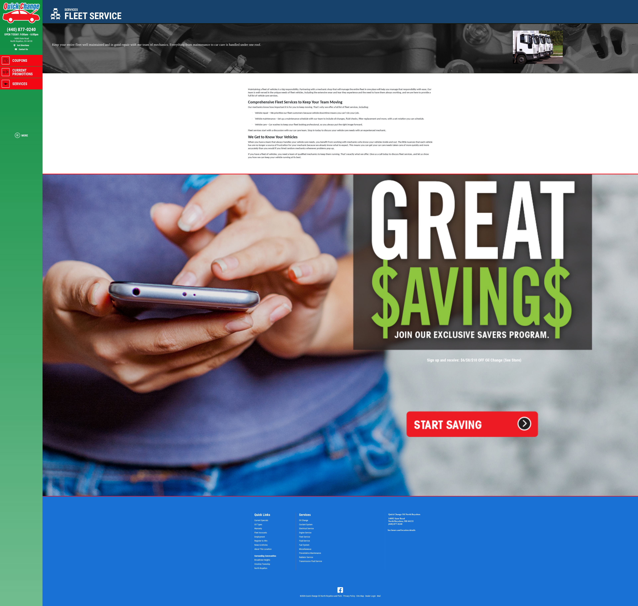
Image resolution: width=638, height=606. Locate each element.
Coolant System (306, 524)
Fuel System (304, 545)
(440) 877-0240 (395, 524)
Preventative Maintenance (310, 553)
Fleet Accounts (260, 532)
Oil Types (258, 524)
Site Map (360, 596)
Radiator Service (306, 557)
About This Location (262, 549)
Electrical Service (306, 528)
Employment (259, 537)
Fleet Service (304, 537)
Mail (379, 596)
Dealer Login (370, 596)
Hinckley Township (262, 564)
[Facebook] (340, 590)
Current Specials (261, 520)
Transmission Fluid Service (310, 561)
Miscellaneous (305, 549)
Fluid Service (304, 541)
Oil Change (303, 520)
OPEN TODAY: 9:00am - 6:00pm (21, 34)
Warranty (258, 528)
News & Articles (261, 545)
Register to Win (260, 541)
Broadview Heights (262, 560)
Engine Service (305, 532)
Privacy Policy (349, 596)
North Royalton (260, 568)
